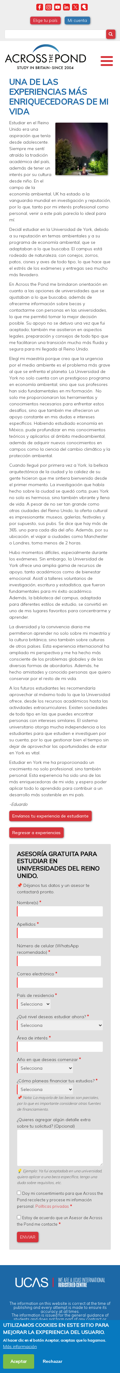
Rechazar (52, 1361)
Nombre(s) (27, 902)
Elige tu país (45, 20)
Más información (20, 1346)
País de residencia (35, 995)
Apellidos (26, 924)
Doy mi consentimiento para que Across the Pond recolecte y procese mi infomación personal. (60, 1200)
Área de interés (32, 1038)
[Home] (45, 56)
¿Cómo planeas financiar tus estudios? (55, 1081)
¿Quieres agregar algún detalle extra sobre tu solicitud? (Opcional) (53, 1123)
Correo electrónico (35, 974)
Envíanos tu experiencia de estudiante (50, 816)
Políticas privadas (52, 1206)
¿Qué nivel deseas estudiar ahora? (51, 1016)
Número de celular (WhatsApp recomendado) (48, 949)
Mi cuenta (77, 20)
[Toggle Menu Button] (106, 61)
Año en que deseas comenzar (47, 1059)
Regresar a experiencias (36, 832)
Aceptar (18, 1361)
